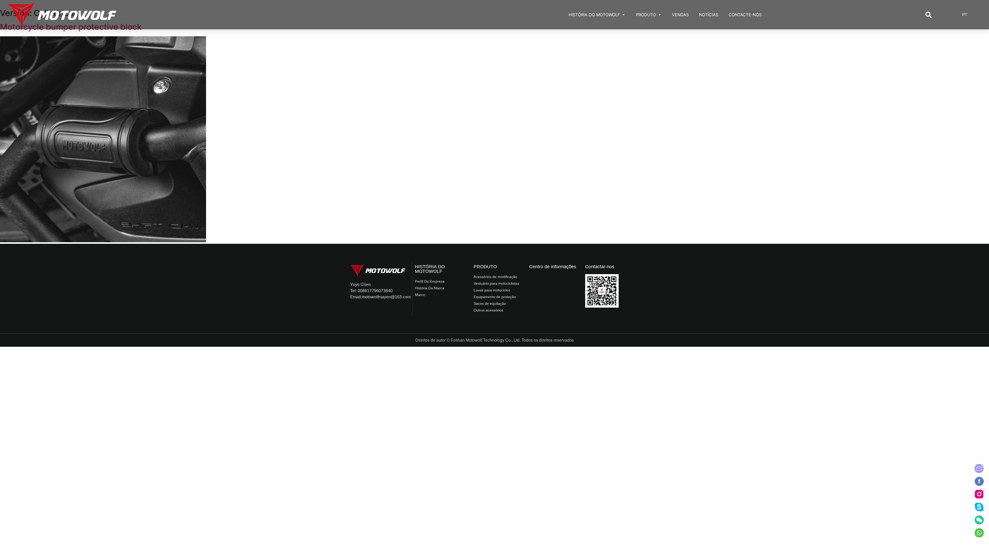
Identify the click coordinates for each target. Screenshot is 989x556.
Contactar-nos (599, 266)
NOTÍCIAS (708, 14)
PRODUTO (646, 14)
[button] (928, 14)
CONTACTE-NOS (745, 14)
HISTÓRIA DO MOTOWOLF (594, 14)
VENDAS (680, 14)
